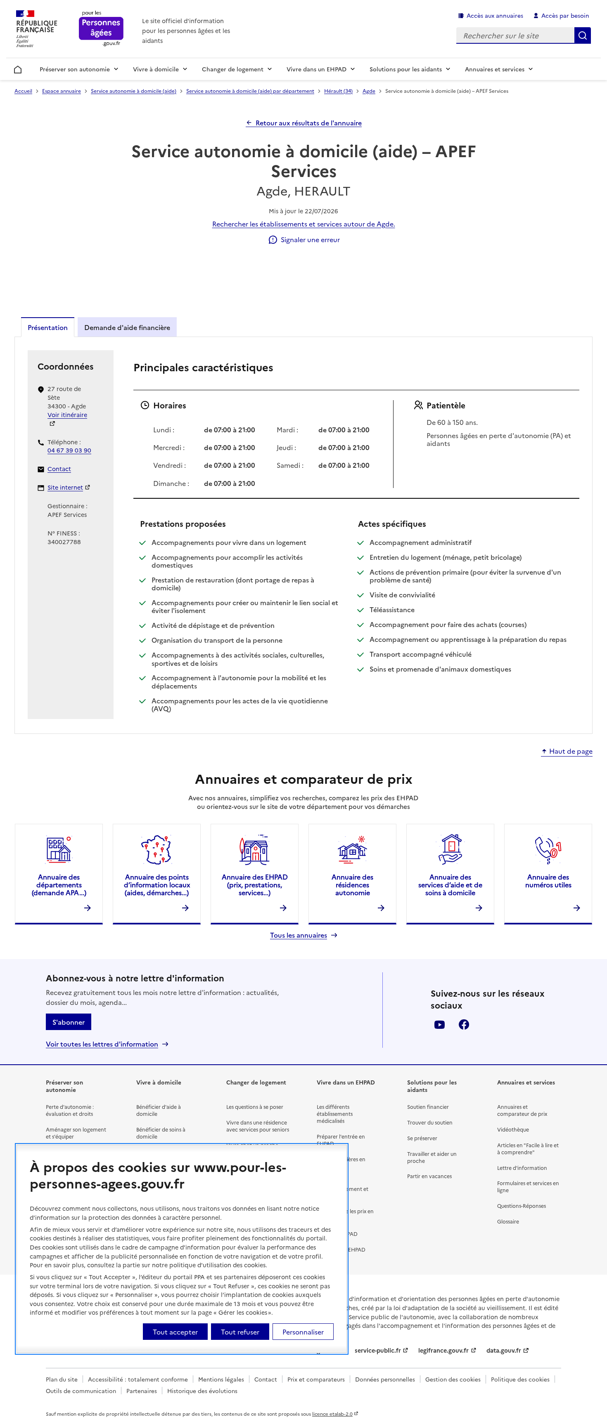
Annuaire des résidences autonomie (352, 884)
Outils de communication (81, 1390)
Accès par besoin (565, 15)
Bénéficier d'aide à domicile (158, 1110)
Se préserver (422, 1137)
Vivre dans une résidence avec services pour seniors (257, 1126)
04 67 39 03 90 (69, 450)
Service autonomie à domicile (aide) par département (250, 90)
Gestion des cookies (453, 1379)
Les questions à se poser (254, 1106)
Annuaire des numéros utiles (548, 880)
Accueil (18, 68)
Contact (59, 468)
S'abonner (68, 1021)
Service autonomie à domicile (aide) (133, 90)
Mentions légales (221, 1379)
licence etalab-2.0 (332, 1414)
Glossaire (508, 1221)
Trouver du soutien (430, 1122)
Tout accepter (175, 1331)
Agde (369, 90)
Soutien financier (428, 1106)
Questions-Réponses (521, 1205)
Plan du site (62, 1379)
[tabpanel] (303, 534)
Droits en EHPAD (337, 1233)
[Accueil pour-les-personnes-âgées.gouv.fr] (101, 29)
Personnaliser (303, 1331)
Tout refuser (240, 1331)
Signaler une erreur (310, 239)
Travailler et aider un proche (432, 1157)
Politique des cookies (520, 1379)
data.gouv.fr (503, 1350)
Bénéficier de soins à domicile (160, 1133)
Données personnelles (385, 1379)
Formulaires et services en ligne (528, 1186)
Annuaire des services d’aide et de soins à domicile (450, 884)
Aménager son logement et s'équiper (76, 1133)
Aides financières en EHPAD (341, 1162)
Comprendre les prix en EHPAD (345, 1214)
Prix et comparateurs (316, 1379)
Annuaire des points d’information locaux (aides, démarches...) (157, 884)
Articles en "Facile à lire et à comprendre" (528, 1148)
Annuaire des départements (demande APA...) (59, 884)
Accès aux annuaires (495, 15)
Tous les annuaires (298, 935)
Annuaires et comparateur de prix (522, 1110)
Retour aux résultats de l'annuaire (309, 122)
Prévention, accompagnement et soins (342, 1188)
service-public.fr (378, 1350)
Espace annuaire (61, 90)
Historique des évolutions (202, 1390)
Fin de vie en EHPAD (341, 1249)
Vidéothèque (513, 1129)
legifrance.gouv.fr (443, 1350)
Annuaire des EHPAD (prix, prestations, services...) (255, 884)
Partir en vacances (429, 1175)
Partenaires (141, 1390)
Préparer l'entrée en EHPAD (341, 1140)
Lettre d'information (522, 1167)
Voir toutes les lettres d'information (102, 1044)
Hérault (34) (338, 90)
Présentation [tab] (48, 327)
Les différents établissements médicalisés (335, 1113)
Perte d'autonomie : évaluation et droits (70, 1110)
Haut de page (571, 751)
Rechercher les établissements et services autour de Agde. (303, 223)
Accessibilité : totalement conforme (138, 1379)
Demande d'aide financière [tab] (127, 327)
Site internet (65, 487)
